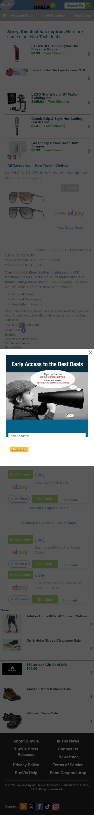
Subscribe (19, 449)
